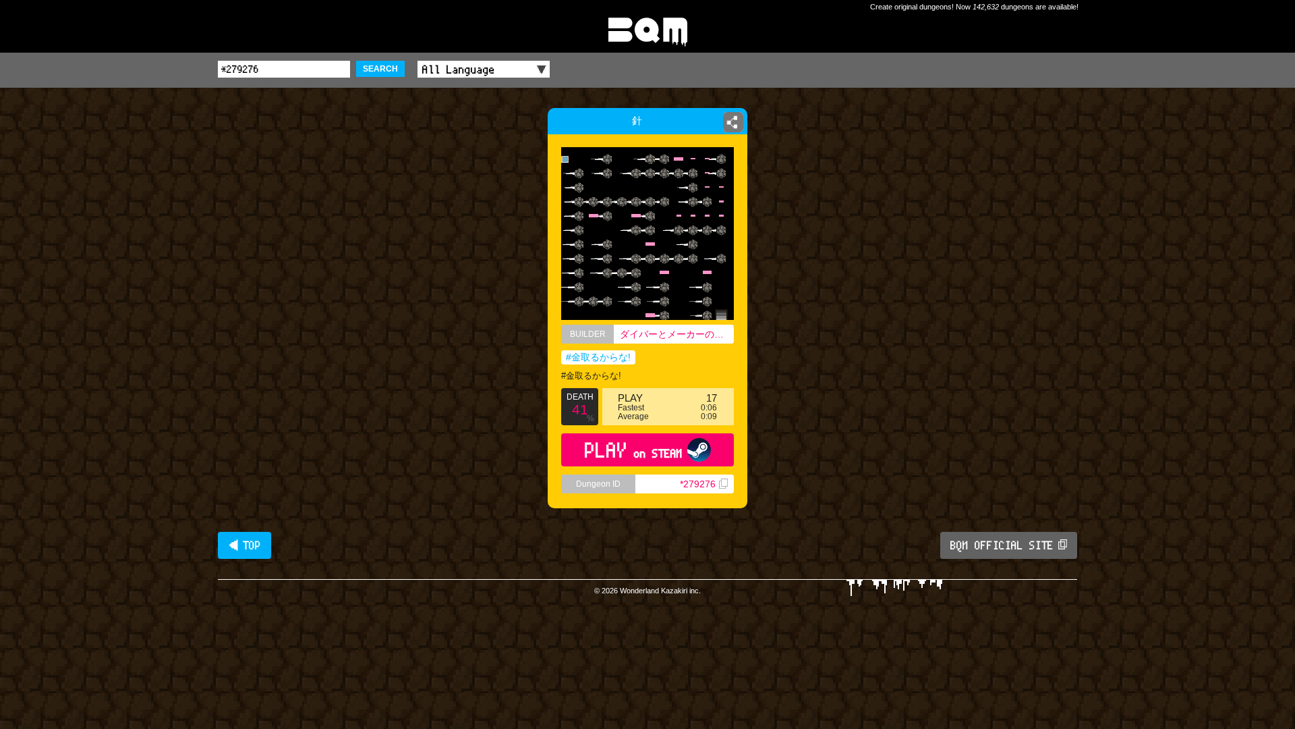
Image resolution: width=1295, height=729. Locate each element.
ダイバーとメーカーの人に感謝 (677, 334)
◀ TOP (244, 545)
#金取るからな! (598, 357)
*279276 (698, 484)
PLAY (634, 450)
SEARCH (380, 69)
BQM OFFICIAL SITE (1002, 545)
